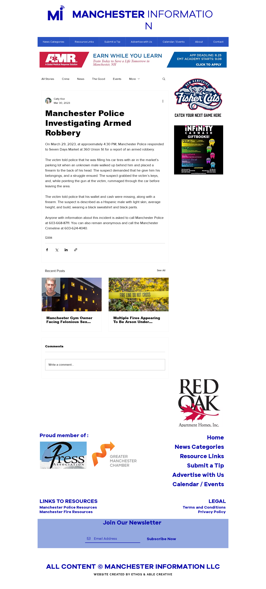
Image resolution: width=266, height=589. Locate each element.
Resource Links (202, 456)
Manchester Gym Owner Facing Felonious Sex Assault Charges (69, 320)
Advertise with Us (198, 474)
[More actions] (162, 101)
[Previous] (42, 60)
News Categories (199, 446)
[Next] (223, 60)
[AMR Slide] (133, 62)
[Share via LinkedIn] (66, 250)
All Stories (47, 78)
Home (215, 437)
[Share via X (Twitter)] (56, 250)
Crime (65, 78)
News (80, 78)
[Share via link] (76, 250)
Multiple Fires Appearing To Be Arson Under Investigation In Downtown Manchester (136, 320)
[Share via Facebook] (47, 250)
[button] (164, 78)
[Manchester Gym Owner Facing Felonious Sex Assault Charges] (72, 294)
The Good (98, 78)
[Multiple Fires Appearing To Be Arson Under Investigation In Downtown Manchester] (139, 294)
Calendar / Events (198, 484)
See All (161, 270)
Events (117, 78)
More (132, 78)
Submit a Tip (205, 465)
